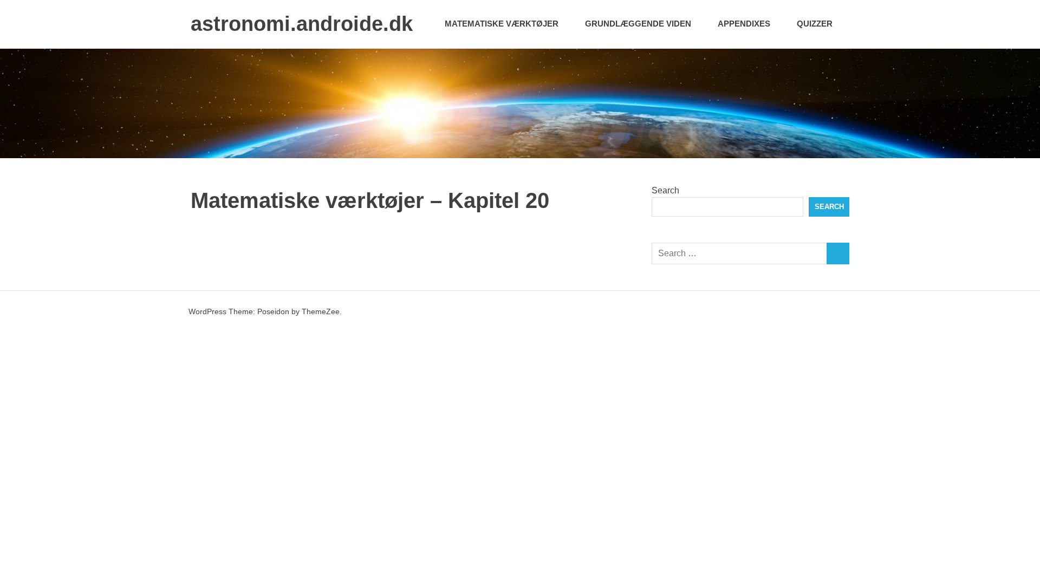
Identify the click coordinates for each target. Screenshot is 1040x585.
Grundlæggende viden (638, 23)
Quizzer (815, 23)
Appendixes (744, 23)
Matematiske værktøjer (501, 23)
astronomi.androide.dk (302, 23)
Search (665, 190)
